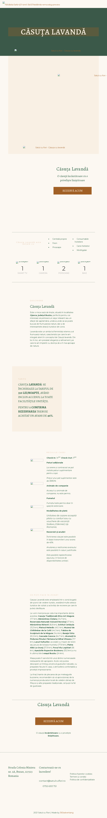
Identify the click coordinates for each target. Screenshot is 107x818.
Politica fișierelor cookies (81, 774)
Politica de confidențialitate (82, 779)
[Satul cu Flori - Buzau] (31, 4)
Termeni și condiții (78, 777)
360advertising (66, 812)
